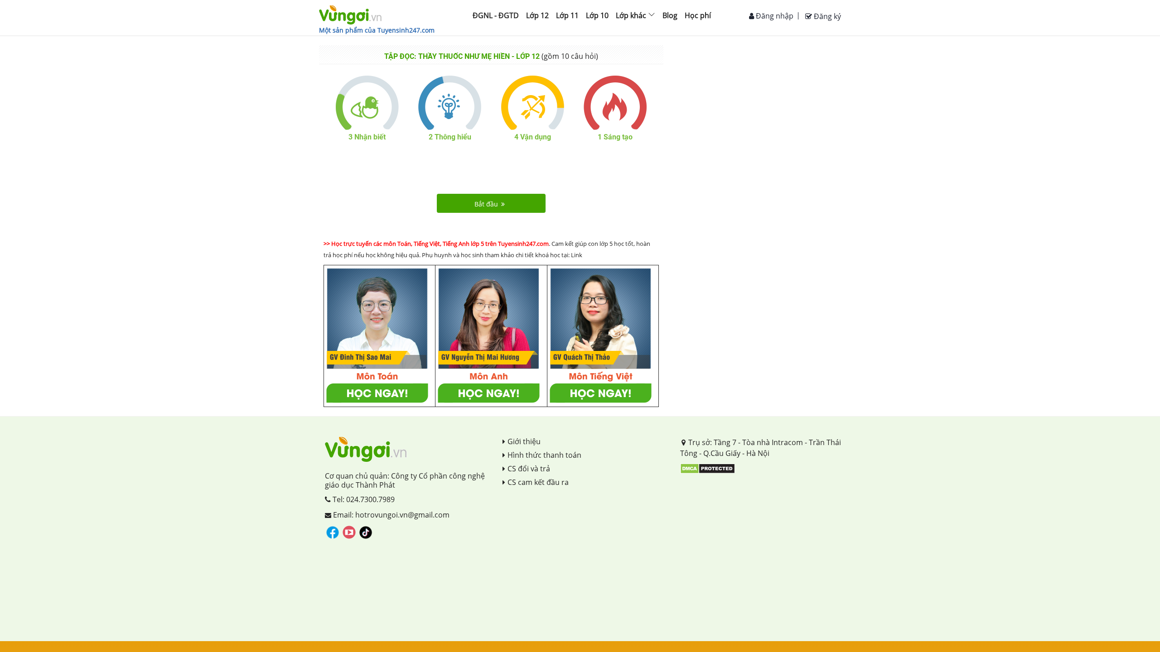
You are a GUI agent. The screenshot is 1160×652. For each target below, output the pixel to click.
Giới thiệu (524, 441)
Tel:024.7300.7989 (363, 499)
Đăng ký (826, 16)
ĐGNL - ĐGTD (496, 15)
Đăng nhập (773, 15)
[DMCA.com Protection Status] (707, 468)
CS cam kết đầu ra (538, 482)
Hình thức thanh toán (544, 455)
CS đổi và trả (529, 469)
